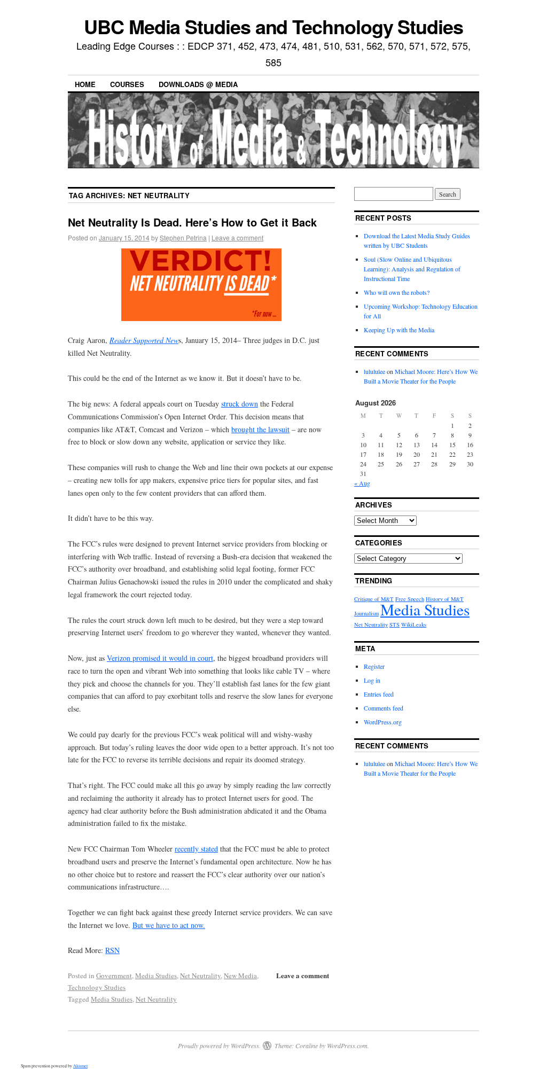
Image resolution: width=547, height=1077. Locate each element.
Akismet (80, 1065)
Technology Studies (97, 987)
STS (394, 624)
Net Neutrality (200, 975)
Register (374, 666)
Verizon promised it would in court (160, 658)
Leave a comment (237, 237)
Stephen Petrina (183, 237)
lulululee (374, 371)
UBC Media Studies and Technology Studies (273, 26)
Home (85, 84)
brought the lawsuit (260, 429)
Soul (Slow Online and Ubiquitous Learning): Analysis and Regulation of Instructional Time (412, 269)
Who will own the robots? (396, 292)
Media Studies (156, 975)
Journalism (366, 613)
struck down (239, 404)
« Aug (362, 483)
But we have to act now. (168, 925)
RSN (112, 950)
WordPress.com (347, 1045)
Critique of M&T (374, 599)
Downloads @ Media (198, 84)
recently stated (196, 849)
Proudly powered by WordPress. (219, 1045)
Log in (372, 680)
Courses (127, 84)
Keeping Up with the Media (399, 329)
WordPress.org (383, 721)
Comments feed (383, 708)
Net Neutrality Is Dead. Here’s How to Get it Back (192, 222)
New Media (240, 975)
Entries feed (379, 694)
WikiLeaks (413, 624)
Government (114, 975)
